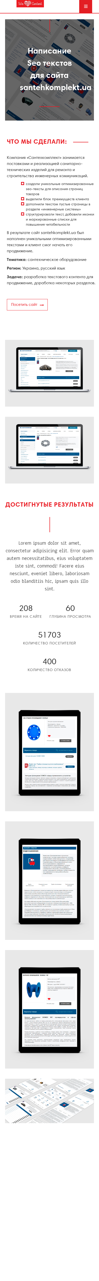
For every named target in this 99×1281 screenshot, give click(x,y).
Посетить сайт (24, 305)
